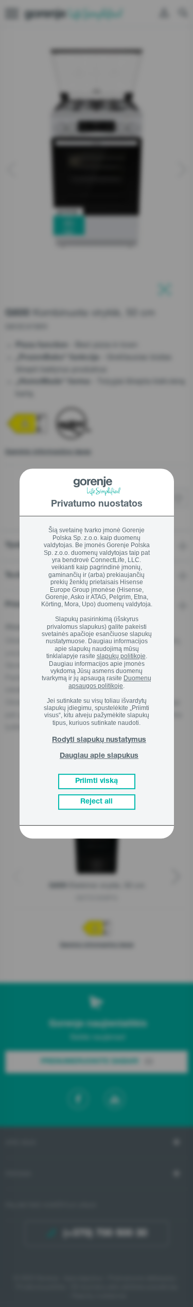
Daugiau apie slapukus (99, 756)
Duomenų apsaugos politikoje (109, 682)
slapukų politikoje (121, 656)
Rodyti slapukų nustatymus (99, 740)
